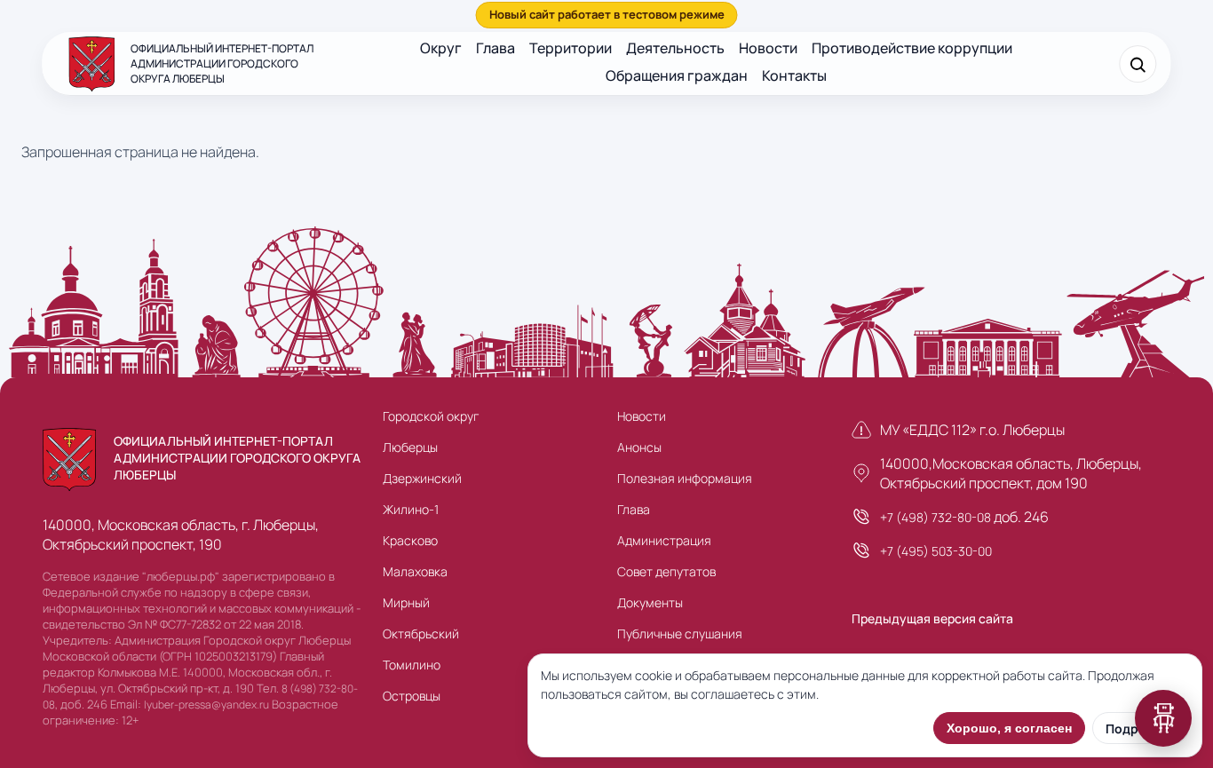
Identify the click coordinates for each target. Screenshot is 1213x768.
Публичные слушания (679, 633)
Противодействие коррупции (912, 48)
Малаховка (415, 571)
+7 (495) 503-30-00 (936, 550)
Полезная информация (684, 478)
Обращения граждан (677, 75)
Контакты (794, 75)
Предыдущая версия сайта (932, 618)
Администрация (664, 540)
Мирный (406, 602)
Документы (650, 602)
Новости (768, 48)
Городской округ (431, 416)
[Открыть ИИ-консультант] (1163, 718)
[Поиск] (1138, 64)
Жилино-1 (411, 509)
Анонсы (639, 447)
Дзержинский (422, 478)
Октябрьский (421, 633)
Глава (495, 48)
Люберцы (410, 447)
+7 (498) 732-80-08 (935, 517)
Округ (441, 48)
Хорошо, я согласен (1009, 728)
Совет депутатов (666, 571)
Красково (410, 540)
